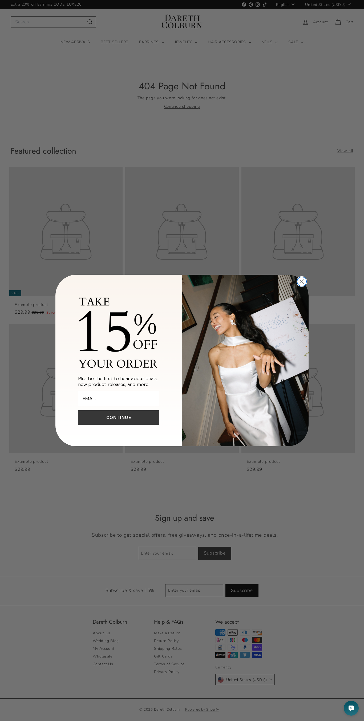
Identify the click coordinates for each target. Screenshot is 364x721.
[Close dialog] (301, 281)
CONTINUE (118, 417)
